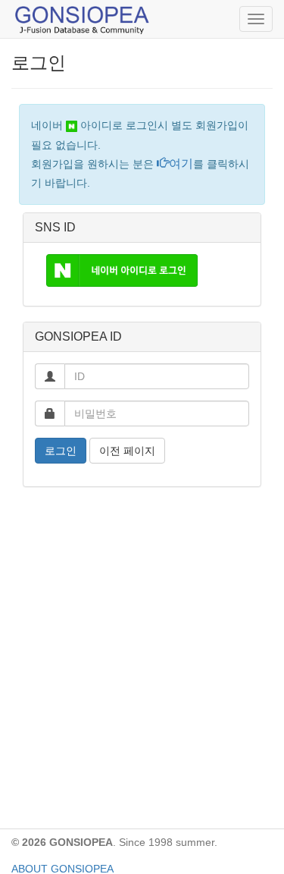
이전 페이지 (127, 451)
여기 (181, 163)
